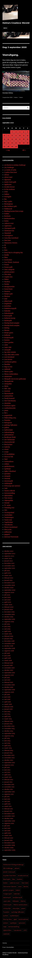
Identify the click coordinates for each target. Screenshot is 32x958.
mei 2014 (7, 714)
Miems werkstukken (11, 374)
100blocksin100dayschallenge (13, 864)
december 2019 (9, 612)
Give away (7, 274)
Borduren (7, 216)
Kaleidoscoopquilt (10, 308)
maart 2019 (8, 634)
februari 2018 (8, 663)
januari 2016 (8, 709)
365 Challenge (9, 167)
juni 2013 (7, 741)
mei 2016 (7, 699)
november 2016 (9, 685)
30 (16, 146)
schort (6, 449)
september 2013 (9, 733)
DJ (5, 245)
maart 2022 (8, 558)
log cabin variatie (10, 352)
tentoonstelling (9, 493)
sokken (6, 464)
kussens (7, 340)
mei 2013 (7, 743)
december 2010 (9, 813)
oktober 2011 (8, 789)
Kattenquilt (8, 316)
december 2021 (9, 563)
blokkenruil (8, 209)
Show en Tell (8, 456)
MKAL (6, 386)
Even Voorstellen (8, 947)
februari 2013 (8, 750)
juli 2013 (7, 738)
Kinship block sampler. (12, 325)
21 (8, 143)
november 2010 (9, 816)
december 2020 (9, 583)
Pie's (5, 413)
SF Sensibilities (9, 454)
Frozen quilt (8, 267)
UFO (5, 510)
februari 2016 (8, 707)
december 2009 (9, 843)
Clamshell (7, 233)
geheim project (9, 272)
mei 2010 (7, 830)
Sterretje (7, 478)
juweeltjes (7, 306)
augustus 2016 (9, 692)
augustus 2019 (9, 621)
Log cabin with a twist (11, 354)
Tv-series (7, 505)
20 (4, 143)
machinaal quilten (10, 362)
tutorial (6, 503)
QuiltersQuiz (8, 430)
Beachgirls (6, 879)
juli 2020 (7, 595)
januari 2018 (8, 665)
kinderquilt (8, 320)
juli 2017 (7, 677)
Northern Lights (9, 405)
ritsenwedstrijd (9, 442)
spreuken (7, 473)
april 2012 (7, 775)
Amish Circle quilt (10, 182)
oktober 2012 (8, 760)
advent (17, 868)
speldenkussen (9, 466)
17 (20, 139)
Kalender (7, 311)
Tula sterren (8, 498)
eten (20, 886)
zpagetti (7, 534)
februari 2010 (8, 838)
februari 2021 (8, 578)
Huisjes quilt (8, 294)
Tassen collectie (9, 490)
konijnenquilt (8, 337)
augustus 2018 (9, 651)
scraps (6, 452)
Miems (23, 901)
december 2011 (9, 784)
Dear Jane (7, 240)
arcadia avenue (23, 875)
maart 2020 (8, 604)
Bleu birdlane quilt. (10, 206)
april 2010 (7, 833)
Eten (5, 250)
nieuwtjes (7, 403)
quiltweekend (8, 435)
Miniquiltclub (8, 381)
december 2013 (9, 726)
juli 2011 (7, 796)
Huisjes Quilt (7, 894)
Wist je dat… (8, 529)
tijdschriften (8, 495)
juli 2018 (7, 653)
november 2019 (9, 614)
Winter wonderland (10, 527)
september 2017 (9, 672)
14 (8, 139)
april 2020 (7, 602)
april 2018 (7, 658)
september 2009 (9, 850)
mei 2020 (7, 600)
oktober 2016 (8, 687)
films (6, 257)
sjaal (15, 919)
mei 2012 (7, 772)
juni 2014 (7, 711)
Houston (7, 291)
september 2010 (9, 821)
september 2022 (9, 553)
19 (27, 139)
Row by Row (8, 444)
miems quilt (7, 905)
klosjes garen (8, 333)
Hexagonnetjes (9, 286)
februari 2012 (8, 779)
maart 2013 (8, 748)
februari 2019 (8, 636)
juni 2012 (7, 770)
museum (7, 391)
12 (27, 135)
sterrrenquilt (8, 481)
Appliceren (7, 184)
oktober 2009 (8, 847)
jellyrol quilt (8, 301)
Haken (16, 97)
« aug (8, 150)
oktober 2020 (8, 587)
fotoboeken (8, 260)
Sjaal (5, 459)
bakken (6, 194)
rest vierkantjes (9, 439)
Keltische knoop (9, 318)
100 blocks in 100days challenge (15, 165)
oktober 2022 (8, 551)
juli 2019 (7, 624)
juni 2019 (7, 626)
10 (20, 135)
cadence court (9, 223)
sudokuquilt (8, 483)
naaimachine (8, 396)
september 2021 (9, 568)
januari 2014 (8, 724)
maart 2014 (8, 719)
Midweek (15, 901)
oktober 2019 (8, 617)
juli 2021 (7, 570)
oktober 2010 (8, 818)
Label (6, 345)
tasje (5, 488)
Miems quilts (8, 371)
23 (16, 143)
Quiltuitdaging (9, 432)
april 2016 (7, 702)
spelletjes (13, 923)
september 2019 (9, 619)
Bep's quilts (8, 201)
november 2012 (9, 758)
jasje (5, 299)
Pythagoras (8, 422)
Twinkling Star (9, 508)
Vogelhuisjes (8, 522)
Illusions (7, 296)
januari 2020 (8, 609)
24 (20, 143)
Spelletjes (7, 469)
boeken (6, 213)
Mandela (7, 364)
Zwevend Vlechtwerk (11, 537)
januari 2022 (8, 561)
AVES (6, 192)
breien (6, 221)
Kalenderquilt (8, 313)
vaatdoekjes (8, 515)
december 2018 (9, 641)
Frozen (6, 264)
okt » (24, 150)
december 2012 (9, 755)
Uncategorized (9, 512)
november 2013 (9, 728)
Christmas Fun (9, 230)
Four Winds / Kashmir (11, 262)
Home (4, 943)
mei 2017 (7, 680)
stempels (7, 476)
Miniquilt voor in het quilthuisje (15, 379)
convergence (8, 235)
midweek (7, 369)
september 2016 (9, 690)
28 (8, 146)
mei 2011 (7, 801)
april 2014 (7, 716)
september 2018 (9, 648)
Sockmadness (8, 461)
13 (4, 139)
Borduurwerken (9, 218)
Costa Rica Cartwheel (11, 238)
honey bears (8, 289)
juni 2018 (7, 655)
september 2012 (9, 762)
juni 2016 (7, 697)
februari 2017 (8, 682)
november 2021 (9, 566)
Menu (5, 28)
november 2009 (9, 845)
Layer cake (7, 347)
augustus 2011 (9, 794)
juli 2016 (7, 694)
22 (12, 143)
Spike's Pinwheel (10, 471)
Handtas (7, 282)
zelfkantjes (8, 532)
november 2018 (9, 643)
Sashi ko (7, 447)
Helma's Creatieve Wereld (15, 23)
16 (16, 139)
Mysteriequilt (8, 393)
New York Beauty (10, 401)
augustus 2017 (9, 675)
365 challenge (8, 868)
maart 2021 (8, 575)
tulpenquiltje (8, 500)
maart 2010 (8, 835)
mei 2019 (7, 629)
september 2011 (9, 792)
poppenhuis (8, 415)
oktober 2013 (8, 731)
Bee (5, 199)
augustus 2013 (9, 736)
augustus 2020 (9, 592)
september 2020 (9, 590)
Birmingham (8, 204)
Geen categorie (9, 269)
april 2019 (7, 631)
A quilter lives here (10, 172)
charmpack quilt (9, 228)
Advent (6, 175)
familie (6, 255)
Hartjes (6, 284)
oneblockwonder (10, 408)
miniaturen (8, 376)
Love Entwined (9, 357)
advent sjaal (8, 177)
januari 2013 (8, 753)
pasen (6, 410)
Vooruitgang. (10, 54)
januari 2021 (8, 580)
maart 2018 (8, 660)
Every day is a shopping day (13, 252)
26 (28, 143)
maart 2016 (8, 704)
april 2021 (7, 573)
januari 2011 (8, 811)
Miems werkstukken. (20, 905)
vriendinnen (8, 525)
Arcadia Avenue (9, 187)
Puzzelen (7, 420)
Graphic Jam (8, 277)
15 (12, 139)
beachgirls (7, 196)
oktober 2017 (8, 670)
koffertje (7, 335)
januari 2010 (8, 840)
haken (21, 97)
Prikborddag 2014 (10, 418)
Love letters (8, 359)
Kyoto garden (8, 342)
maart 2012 (8, 777)
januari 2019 (8, 638)
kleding (6, 328)
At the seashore (9, 189)
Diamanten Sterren (10, 243)
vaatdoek (6, 934)
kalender (17, 894)
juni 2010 (7, 828)
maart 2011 (8, 806)
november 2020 (9, 585)
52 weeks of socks (10, 170)
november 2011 (9, 787)
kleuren (6, 330)
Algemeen (7, 179)
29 (12, 146)
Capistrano (8, 226)
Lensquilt (7, 350)
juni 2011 (7, 799)
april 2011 (7, 804)
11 (23, 135)
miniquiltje (8, 384)
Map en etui (8, 367)
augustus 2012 (9, 765)
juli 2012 (7, 767)
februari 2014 (8, 721)
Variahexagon (9, 517)
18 (23, 139)
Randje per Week (10, 437)
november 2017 (9, 668)
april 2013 (7, 745)
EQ (5, 247)
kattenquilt (7, 897)
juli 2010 (7, 826)
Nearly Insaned (9, 398)
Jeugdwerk (7, 303)
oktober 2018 (8, 646)
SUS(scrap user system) (12, 486)
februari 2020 (8, 607)
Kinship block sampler (11, 323)
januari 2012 (8, 782)
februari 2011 (8, 809)
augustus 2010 (9, 823)
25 (24, 143)
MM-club (7, 388)
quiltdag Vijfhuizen (10, 425)
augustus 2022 (9, 556)
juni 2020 (7, 597)
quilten (6, 427)
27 (4, 146)
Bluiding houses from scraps (13, 211)
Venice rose (8, 520)
